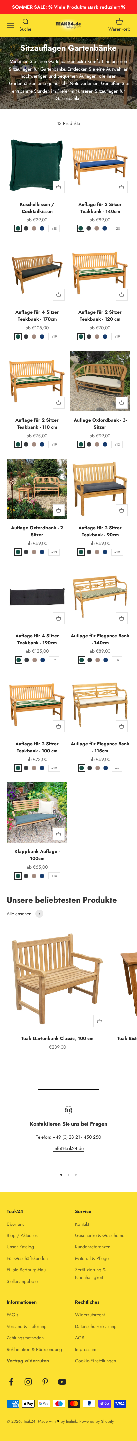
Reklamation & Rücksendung (34, 1349)
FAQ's (12, 1314)
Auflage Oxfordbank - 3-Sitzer (100, 423)
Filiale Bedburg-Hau (26, 1269)
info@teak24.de (68, 1148)
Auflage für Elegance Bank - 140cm (100, 639)
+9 (54, 659)
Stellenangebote (22, 1281)
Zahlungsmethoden (25, 1337)
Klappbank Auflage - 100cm (37, 855)
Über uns (15, 1224)
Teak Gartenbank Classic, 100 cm (57, 1038)
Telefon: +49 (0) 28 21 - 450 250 (68, 1137)
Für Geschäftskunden (27, 1258)
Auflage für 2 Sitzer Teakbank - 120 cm (100, 315)
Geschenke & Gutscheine (99, 1235)
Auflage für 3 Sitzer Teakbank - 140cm (100, 208)
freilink (71, 1421)
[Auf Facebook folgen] (11, 1381)
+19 (54, 336)
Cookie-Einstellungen (95, 1360)
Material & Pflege (92, 1258)
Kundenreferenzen (92, 1246)
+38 (54, 228)
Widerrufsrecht (90, 1314)
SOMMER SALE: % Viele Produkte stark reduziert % (68, 7)
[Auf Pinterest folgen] (45, 1381)
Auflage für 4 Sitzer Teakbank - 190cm (37, 639)
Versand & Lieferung (27, 1326)
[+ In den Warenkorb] (59, 187)
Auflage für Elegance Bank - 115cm (100, 747)
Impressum (85, 1349)
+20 (117, 228)
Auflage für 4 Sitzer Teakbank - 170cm (37, 315)
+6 (117, 659)
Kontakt (82, 1224)
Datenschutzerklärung (96, 1326)
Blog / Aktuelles (22, 1235)
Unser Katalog (20, 1246)
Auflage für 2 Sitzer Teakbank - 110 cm (37, 423)
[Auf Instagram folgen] (28, 1381)
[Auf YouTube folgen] (62, 1381)
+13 (117, 444)
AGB (79, 1337)
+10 (54, 875)
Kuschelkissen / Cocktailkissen (37, 208)
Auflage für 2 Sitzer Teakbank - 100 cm (37, 747)
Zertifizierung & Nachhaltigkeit (90, 1273)
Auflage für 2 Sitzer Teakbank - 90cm (100, 531)
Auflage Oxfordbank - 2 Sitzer (37, 531)
